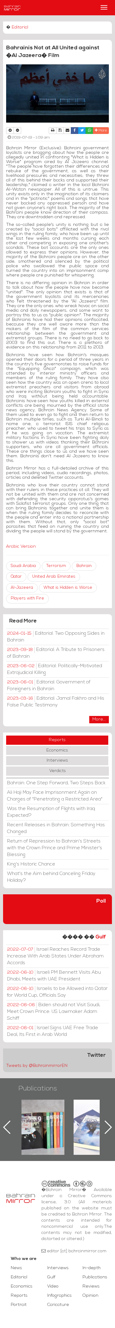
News (16, 1268)
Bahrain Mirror (12, 7)
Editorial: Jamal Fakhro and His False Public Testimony (55, 702)
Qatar (16, 577)
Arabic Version (21, 546)
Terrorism (56, 566)
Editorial (20, 27)
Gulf (100, 937)
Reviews (91, 1286)
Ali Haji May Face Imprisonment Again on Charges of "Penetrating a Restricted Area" (54, 796)
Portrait (19, 1305)
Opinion (90, 1295)
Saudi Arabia (23, 566)
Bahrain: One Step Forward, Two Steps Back (56, 783)
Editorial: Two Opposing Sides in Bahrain (56, 637)
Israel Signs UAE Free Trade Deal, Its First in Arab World (52, 1031)
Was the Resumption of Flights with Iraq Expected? (51, 812)
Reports (57, 740)
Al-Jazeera (22, 588)
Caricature (58, 1305)
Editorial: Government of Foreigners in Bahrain (48, 685)
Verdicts (57, 771)
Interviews (57, 760)
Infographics (59, 1295)
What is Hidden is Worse (68, 588)
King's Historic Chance (31, 864)
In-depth (91, 1268)
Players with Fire (27, 598)
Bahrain (84, 566)
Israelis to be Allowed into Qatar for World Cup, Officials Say (57, 992)
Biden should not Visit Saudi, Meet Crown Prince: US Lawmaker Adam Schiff (53, 1012)
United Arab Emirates (53, 577)
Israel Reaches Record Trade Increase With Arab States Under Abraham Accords (55, 956)
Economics (57, 750)
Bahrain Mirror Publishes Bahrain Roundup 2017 (83, 1117)
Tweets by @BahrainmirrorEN (36, 1066)
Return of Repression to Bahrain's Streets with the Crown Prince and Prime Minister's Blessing (54, 848)
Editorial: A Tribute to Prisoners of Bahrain (56, 653)
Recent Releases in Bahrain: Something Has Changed (56, 828)
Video (53, 1286)
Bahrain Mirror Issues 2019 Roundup (31, 1114)
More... (99, 719)
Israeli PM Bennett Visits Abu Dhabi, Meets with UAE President (54, 976)
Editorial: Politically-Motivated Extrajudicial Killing (54, 669)
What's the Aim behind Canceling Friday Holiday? (51, 877)
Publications (37, 1088)
